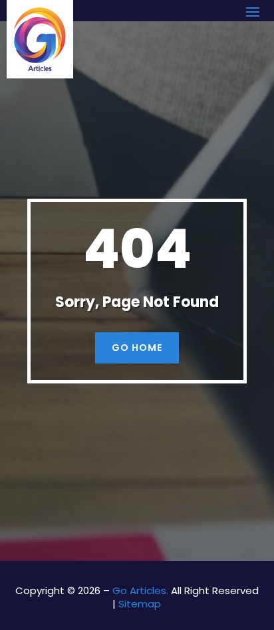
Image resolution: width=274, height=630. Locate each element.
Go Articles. (140, 590)
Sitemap (139, 604)
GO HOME (137, 347)
